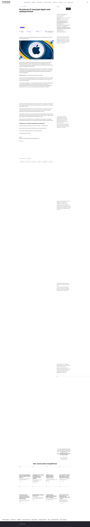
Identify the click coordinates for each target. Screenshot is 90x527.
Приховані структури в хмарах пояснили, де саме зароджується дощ (63, 284)
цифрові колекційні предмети (62, 31)
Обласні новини (27, 2)
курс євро (64, 26)
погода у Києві (60, 29)
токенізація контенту (60, 30)
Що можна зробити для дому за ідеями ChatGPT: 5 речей (25, 476)
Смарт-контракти (65, 20)
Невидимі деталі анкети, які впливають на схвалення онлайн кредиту (38, 476)
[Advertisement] (36, 95)
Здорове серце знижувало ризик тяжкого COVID (50, 476)
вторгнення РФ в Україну (63, 22)
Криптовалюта (40, 2)
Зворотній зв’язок (55, 519)
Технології (55, 2)
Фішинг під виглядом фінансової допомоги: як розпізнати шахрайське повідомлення (63, 202)
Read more (64, 127)
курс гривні (67, 25)
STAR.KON (6, 2)
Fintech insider (27, 133)
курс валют (60, 25)
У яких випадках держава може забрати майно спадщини (51, 496)
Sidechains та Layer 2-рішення (61, 15)
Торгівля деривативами (62, 21)
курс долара (59, 26)
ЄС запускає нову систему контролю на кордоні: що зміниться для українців (24, 496)
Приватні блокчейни (60, 20)
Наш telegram (70, 2)
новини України (63, 28)
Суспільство (60, 2)
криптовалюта (60, 23)
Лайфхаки (33, 2)
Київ (58, 19)
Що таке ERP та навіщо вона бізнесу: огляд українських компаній (64, 476)
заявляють (26, 68)
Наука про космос (47, 2)
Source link (21, 140)
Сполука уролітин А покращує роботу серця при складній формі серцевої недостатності (63, 365)
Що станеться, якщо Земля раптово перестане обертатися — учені (64, 496)
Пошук (58, 6)
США (65, 2)
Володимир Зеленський (61, 17)
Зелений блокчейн (67, 17)
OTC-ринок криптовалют (62, 14)
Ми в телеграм (63, 519)
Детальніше (63, 458)
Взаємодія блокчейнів (60, 16)
